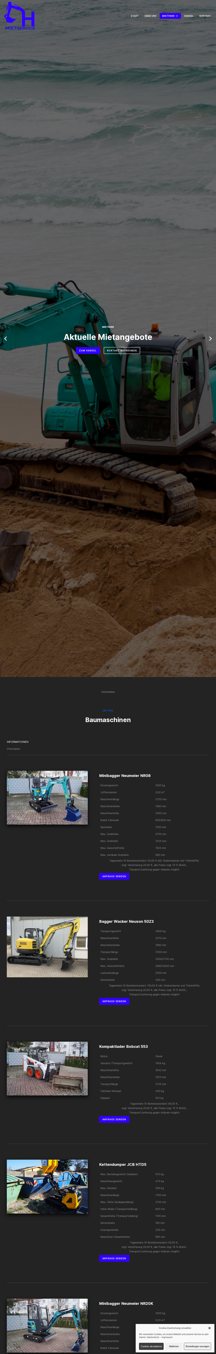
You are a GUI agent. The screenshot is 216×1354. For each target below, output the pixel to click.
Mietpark (168, 16)
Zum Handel (88, 350)
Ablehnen (174, 1346)
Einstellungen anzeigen (197, 1346)
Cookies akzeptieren (151, 1346)
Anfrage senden (114, 876)
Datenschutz (153, 1337)
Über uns (151, 16)
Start (135, 16)
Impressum (167, 1337)
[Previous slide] (5, 339)
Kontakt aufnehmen (122, 350)
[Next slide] (210, 339)
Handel (189, 16)
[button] (209, 1328)
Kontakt (205, 16)
